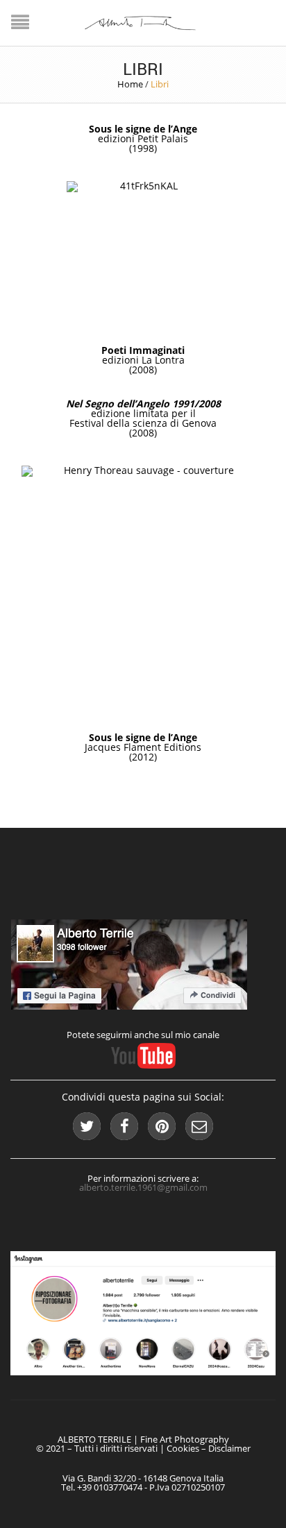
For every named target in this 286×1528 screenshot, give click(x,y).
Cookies (183, 1448)
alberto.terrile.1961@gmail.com (143, 1187)
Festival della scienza (118, 423)
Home (130, 84)
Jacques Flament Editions (143, 747)
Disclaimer (229, 1448)
